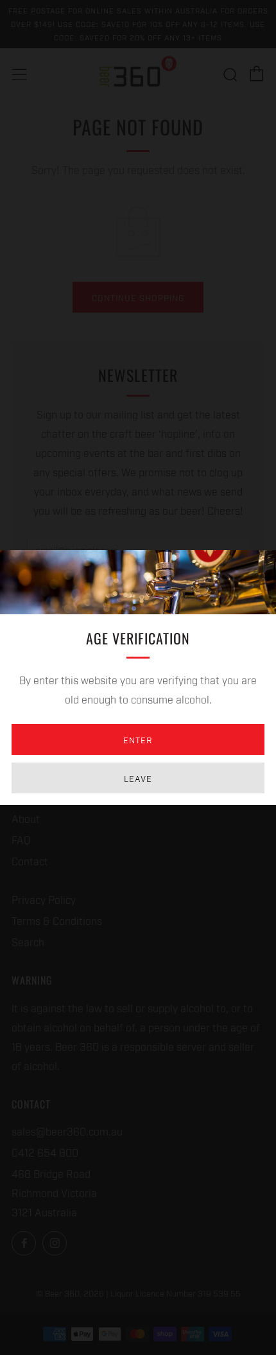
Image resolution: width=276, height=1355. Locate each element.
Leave (138, 778)
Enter (138, 739)
